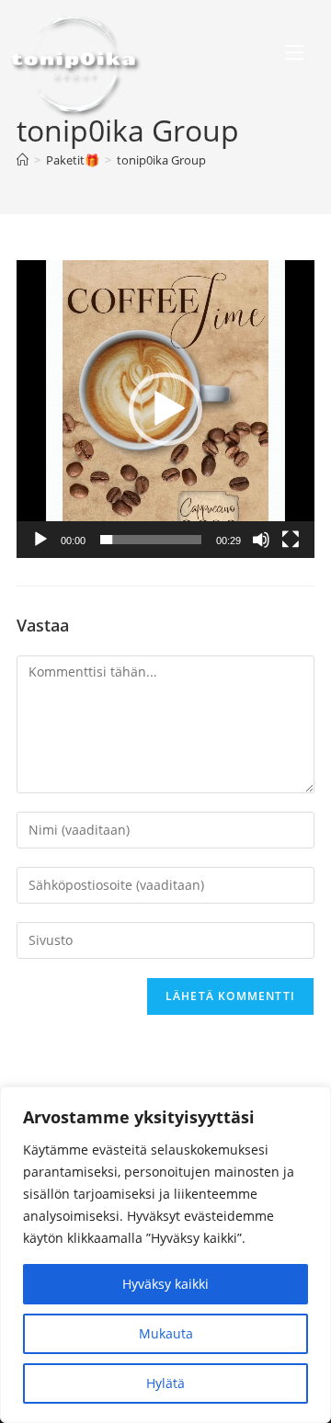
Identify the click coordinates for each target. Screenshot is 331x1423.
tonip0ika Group (161, 160)
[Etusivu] (23, 160)
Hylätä (165, 1383)
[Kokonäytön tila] (290, 539)
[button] (165, 409)
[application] (165, 409)
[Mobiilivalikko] (294, 55)
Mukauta (166, 1333)
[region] (165, 1255)
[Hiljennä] (261, 539)
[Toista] (40, 539)
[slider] (150, 539)
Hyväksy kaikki (165, 1283)
